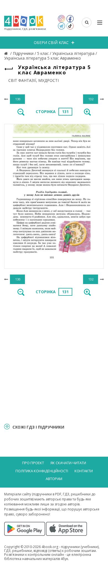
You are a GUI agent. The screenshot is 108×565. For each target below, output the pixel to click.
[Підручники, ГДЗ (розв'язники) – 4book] (6, 53)
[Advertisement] (54, 359)
